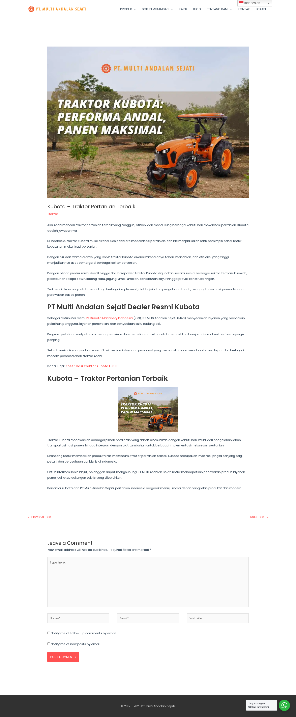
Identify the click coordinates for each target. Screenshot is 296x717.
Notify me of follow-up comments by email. (83, 633)
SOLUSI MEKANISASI (155, 9)
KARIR (183, 9)
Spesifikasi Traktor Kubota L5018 (91, 366)
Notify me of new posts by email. (75, 644)
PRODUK (126, 9)
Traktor (52, 214)
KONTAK (244, 9)
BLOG (197, 9)
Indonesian (251, 3)
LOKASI (261, 9)
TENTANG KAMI (217, 9)
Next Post (259, 517)
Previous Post (40, 517)
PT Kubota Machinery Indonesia (109, 318)
